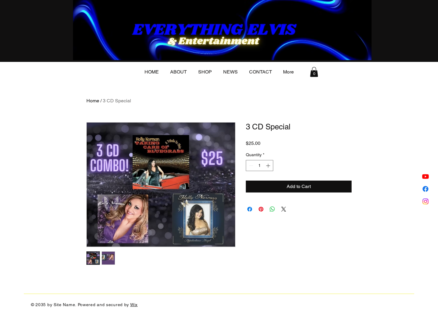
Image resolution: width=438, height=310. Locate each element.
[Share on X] (283, 209)
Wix (134, 304)
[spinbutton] (259, 165)
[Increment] (268, 165)
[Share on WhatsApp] (272, 209)
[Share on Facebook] (249, 209)
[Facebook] (425, 189)
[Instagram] (425, 201)
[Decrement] (250, 165)
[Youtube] (425, 176)
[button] (314, 72)
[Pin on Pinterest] (261, 209)
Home (92, 101)
